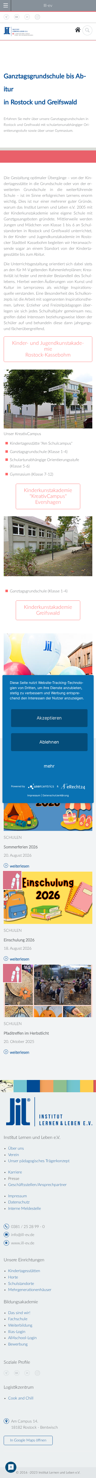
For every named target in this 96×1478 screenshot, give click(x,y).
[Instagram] (37, 1373)
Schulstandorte (21, 1284)
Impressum (33, 795)
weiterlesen (19, 866)
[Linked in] (27, 1373)
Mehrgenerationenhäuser (29, 1290)
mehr (49, 765)
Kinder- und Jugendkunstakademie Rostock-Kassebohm (48, 349)
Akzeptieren (49, 717)
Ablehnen (49, 741)
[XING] (6, 1373)
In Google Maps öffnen (28, 1440)
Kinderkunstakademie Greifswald (48, 610)
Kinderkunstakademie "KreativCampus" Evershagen (48, 496)
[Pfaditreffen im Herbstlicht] (48, 991)
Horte (13, 1277)
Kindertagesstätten (24, 1271)
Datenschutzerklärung (56, 795)
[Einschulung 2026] (48, 897)
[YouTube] (16, 1373)
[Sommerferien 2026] (48, 804)
